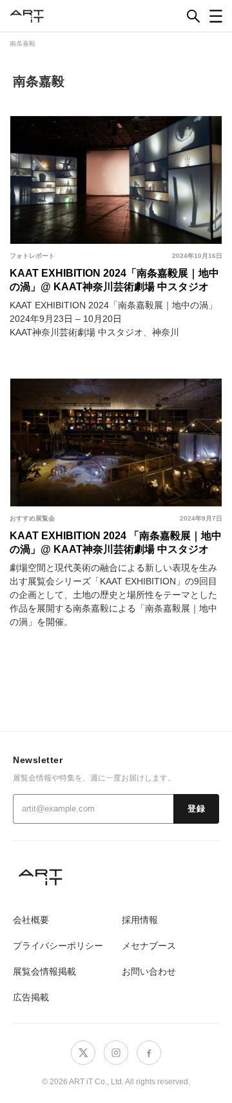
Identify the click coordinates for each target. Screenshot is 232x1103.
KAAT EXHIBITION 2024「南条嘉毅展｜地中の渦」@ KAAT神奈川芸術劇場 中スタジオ (114, 280)
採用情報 (140, 920)
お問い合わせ (149, 971)
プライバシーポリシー (58, 945)
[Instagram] (116, 1052)
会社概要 (31, 920)
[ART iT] (116, 877)
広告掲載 (31, 997)
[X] (83, 1052)
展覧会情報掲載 (44, 971)
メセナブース (149, 945)
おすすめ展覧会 (32, 518)
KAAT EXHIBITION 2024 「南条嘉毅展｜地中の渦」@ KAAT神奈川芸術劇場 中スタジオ (116, 542)
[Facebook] (149, 1052)
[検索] (193, 16)
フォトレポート (32, 255)
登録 (196, 808)
